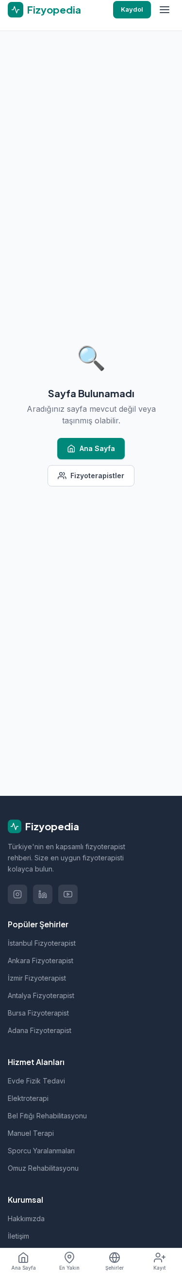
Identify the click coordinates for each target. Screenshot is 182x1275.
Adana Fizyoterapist (39, 1030)
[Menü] (164, 9)
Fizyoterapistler (97, 475)
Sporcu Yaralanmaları (41, 1150)
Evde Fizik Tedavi (36, 1081)
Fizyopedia (52, 826)
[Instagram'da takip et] (17, 894)
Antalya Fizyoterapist (41, 995)
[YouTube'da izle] (68, 894)
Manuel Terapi (31, 1133)
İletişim (18, 1236)
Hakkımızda (26, 1218)
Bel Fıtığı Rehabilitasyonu (47, 1116)
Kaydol (132, 9)
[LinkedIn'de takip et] (42, 894)
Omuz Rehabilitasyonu (43, 1168)
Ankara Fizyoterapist (40, 960)
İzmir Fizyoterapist (37, 978)
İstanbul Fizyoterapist (42, 943)
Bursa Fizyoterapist (38, 1013)
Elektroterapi (28, 1098)
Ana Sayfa (97, 448)
